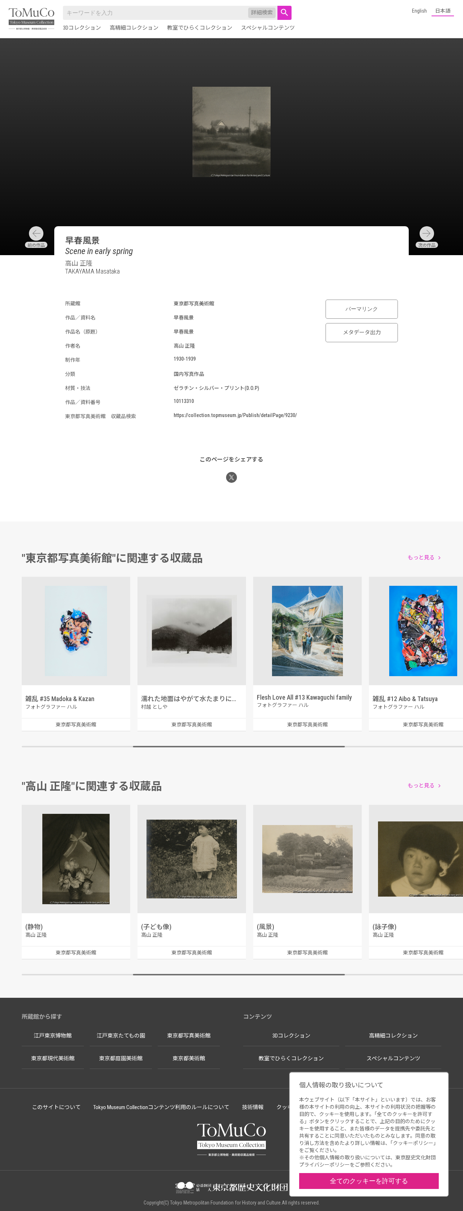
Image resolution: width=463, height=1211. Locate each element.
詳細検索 (262, 12)
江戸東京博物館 (53, 1035)
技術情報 (253, 1107)
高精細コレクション (134, 28)
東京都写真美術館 (189, 1035)
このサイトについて (56, 1107)
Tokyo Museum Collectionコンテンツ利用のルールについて (161, 1107)
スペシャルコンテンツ (268, 28)
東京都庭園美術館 (121, 1058)
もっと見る (421, 557)
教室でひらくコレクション (199, 28)
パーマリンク (361, 309)
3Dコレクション (82, 28)
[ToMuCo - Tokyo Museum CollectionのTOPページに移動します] (31, 19)
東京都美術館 (189, 1058)
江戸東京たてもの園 (121, 1035)
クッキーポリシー (413, 1143)
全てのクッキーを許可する (369, 1181)
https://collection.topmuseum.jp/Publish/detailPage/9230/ (235, 415)
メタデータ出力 (362, 332)
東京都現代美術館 (53, 1058)
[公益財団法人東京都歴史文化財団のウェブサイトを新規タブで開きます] (231, 1188)
